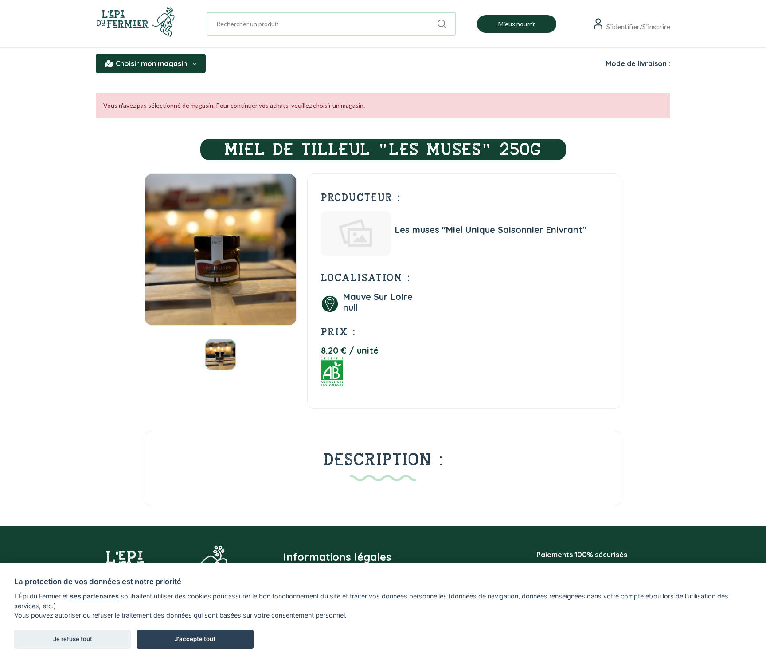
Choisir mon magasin (151, 63)
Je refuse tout (72, 638)
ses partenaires (94, 596)
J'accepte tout (195, 638)
